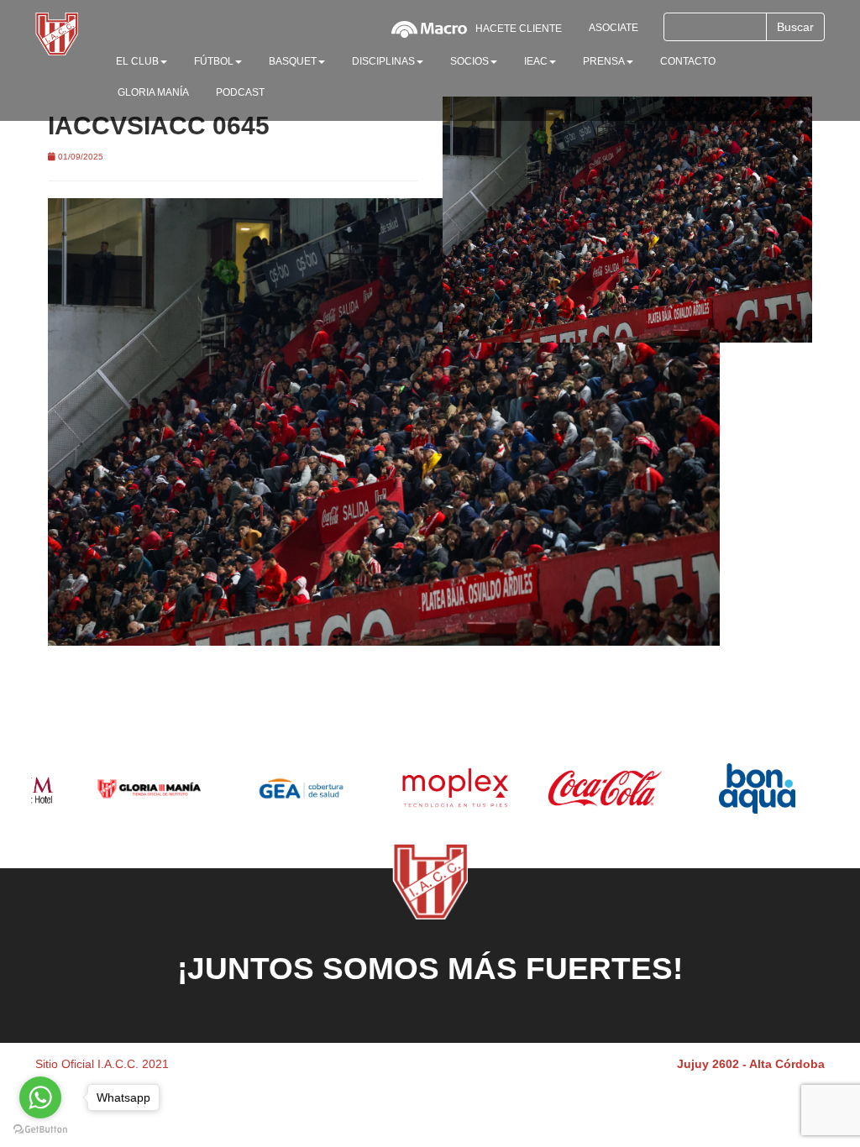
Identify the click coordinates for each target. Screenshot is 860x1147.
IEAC (536, 61)
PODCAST (240, 92)
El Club (137, 61)
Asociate (613, 28)
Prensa (604, 61)
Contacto (688, 61)
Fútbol (213, 61)
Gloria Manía (153, 92)
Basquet (293, 61)
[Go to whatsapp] (40, 1097)
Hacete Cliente (518, 28)
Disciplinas (383, 61)
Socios (469, 61)
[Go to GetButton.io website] (40, 1129)
